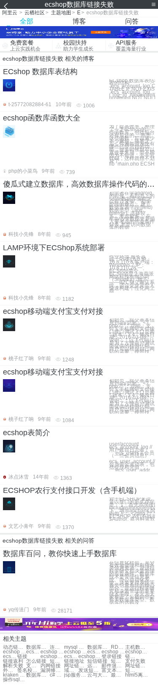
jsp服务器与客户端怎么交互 (75, 675)
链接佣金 (132, 656)
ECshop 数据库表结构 (40, 71)
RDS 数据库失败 (118, 647)
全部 (26, 21)
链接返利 (13, 661)
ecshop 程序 (113, 652)
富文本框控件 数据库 (113, 670)
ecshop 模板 (14, 652)
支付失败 (135, 661)
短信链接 (97, 661)
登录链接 (112, 656)
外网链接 (10, 670)
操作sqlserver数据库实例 (14, 679)
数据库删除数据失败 (98, 647)
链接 (22, 656)
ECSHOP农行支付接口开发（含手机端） (72, 490)
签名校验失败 (28, 670)
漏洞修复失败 (52, 670)
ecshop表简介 (26, 432)
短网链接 (118, 661)
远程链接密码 (94, 666)
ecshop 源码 (33, 652)
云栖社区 (34, 13)
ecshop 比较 (75, 652)
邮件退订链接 (113, 666)
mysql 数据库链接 (75, 647)
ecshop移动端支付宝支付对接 (53, 311)
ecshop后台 (136, 652)
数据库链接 (37, 647)
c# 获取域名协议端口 (57, 675)
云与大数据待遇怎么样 (98, 675)
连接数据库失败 (57, 647)
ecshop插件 (10, 656)
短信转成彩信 (132, 670)
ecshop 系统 (52, 652)
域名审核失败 (71, 670)
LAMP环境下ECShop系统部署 (54, 247)
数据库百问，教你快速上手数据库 (60, 553)
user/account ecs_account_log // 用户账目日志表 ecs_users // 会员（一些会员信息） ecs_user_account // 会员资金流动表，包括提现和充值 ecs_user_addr (132, 455)
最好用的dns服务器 (118, 675)
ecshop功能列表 (52, 656)
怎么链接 (36, 661)
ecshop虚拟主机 (90, 656)
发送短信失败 (90, 670)
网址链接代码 (75, 666)
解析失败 (13, 666)
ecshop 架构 (94, 652)
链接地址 (74, 661)
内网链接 (50, 666)
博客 (79, 21)
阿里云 (9, 13)
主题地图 (61, 13)
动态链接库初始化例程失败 (14, 647)
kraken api (14, 675)
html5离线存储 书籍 (136, 675)
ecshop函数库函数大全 (41, 118)
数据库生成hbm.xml (37, 675)
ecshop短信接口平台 (71, 656)
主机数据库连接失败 (136, 647)
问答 (132, 21)
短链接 (57, 661)
